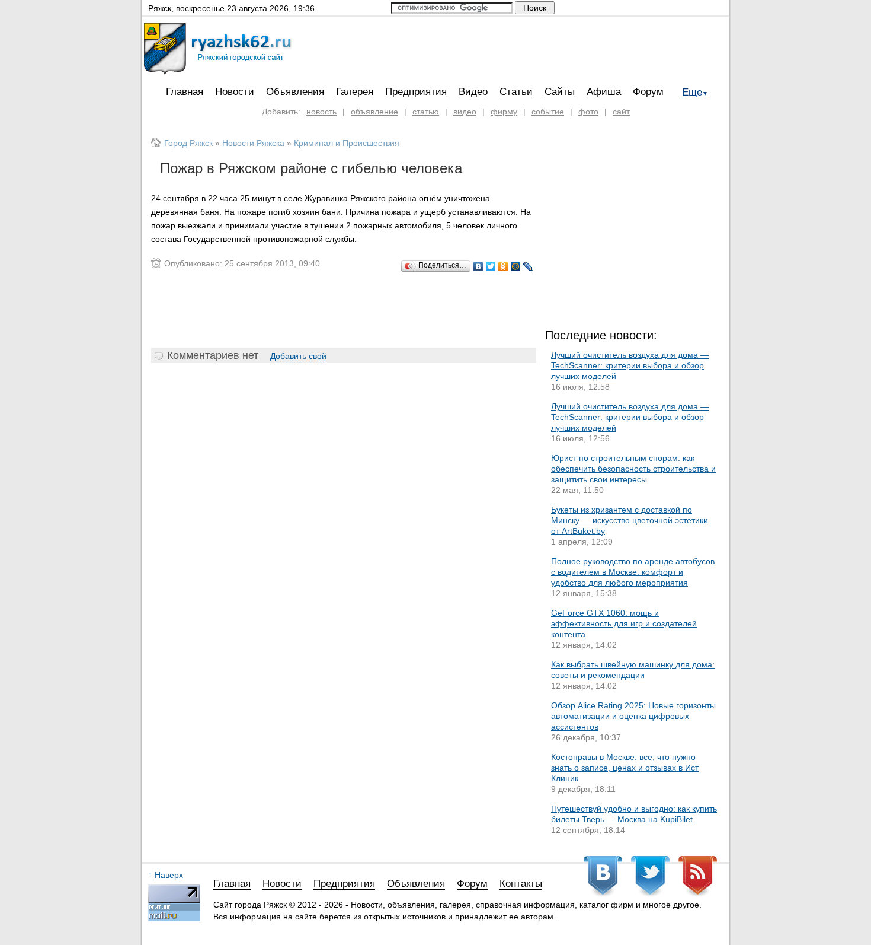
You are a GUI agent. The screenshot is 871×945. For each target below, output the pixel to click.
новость (321, 111)
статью (425, 111)
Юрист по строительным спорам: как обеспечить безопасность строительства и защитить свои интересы (633, 468)
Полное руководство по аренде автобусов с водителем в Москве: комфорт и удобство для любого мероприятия (633, 571)
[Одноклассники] (503, 266)
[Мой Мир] (516, 266)
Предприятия (416, 91)
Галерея (354, 91)
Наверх (169, 875)
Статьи (516, 91)
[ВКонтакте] (478, 266)
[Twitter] (491, 266)
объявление (374, 111)
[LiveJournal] (528, 266)
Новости (234, 91)
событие (547, 111)
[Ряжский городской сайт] (218, 72)
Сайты (560, 91)
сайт (621, 111)
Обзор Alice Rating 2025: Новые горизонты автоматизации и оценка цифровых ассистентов (633, 716)
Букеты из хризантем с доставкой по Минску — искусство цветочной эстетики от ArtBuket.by (629, 520)
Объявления (295, 91)
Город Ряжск (188, 143)
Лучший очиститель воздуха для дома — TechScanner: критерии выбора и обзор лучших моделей (630, 365)
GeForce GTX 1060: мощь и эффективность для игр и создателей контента (624, 623)
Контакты (520, 884)
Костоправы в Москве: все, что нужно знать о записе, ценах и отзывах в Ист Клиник (625, 767)
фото (588, 111)
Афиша (604, 91)
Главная (184, 91)
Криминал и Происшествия (346, 143)
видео (464, 111)
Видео (473, 91)
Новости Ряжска (253, 143)
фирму (504, 111)
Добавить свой (298, 356)
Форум (648, 91)
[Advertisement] (343, 310)
